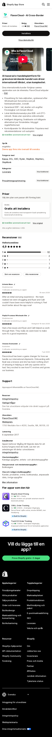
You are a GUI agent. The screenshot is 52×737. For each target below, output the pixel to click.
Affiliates (31, 671)
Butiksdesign (8, 610)
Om (28, 646)
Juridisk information (36, 676)
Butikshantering (9, 623)
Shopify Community (11, 656)
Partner (30, 666)
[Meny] (48, 4)
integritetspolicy (10, 452)
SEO (29, 618)
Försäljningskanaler (11, 590)
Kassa (5, 159)
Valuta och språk (35, 628)
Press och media (35, 661)
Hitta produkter (9, 595)
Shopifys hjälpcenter (12, 646)
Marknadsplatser (35, 595)
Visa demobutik (26, 40)
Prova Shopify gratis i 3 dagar (26, 558)
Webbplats (7, 422)
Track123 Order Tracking (21, 521)
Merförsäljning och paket (36, 606)
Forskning (6, 661)
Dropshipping (33, 590)
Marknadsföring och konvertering (11, 616)
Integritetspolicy (10, 399)
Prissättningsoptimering (13, 181)
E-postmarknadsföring (37, 613)
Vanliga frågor (8, 403)
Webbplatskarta (9, 722)
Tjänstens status (35, 681)
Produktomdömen (35, 600)
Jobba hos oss (34, 651)
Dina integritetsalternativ (14, 729)
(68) (28, 26)
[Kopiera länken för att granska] (14, 284)
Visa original (38, 135)
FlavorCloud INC (41, 26)
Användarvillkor (9, 709)
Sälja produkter (9, 600)
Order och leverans (11, 605)
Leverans (6, 172)
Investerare (32, 656)
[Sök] (43, 4)
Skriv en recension (12, 274)
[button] (26, 497)
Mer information (9, 482)
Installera (26, 33)
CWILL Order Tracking (20, 506)
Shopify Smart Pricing (20, 494)
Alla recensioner (32, 274)
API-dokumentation (11, 651)
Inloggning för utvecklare (14, 702)
